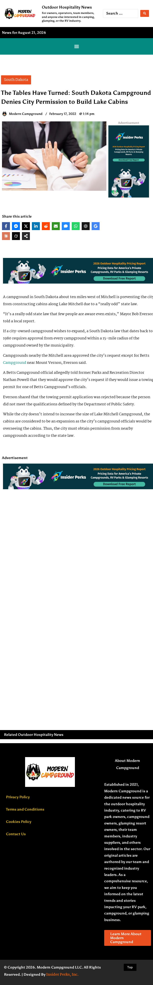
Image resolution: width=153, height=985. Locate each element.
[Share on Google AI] (96, 226)
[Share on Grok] (16, 236)
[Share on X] (26, 226)
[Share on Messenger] (16, 226)
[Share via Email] (56, 226)
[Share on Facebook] (6, 226)
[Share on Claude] (6, 236)
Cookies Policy (18, 821)
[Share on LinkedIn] (36, 226)
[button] (76, 46)
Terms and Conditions (25, 809)
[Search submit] (144, 13)
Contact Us (16, 834)
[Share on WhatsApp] (76, 226)
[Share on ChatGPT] (86, 226)
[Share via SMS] (66, 226)
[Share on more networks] (26, 236)
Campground (14, 363)
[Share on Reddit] (46, 226)
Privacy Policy (18, 797)
